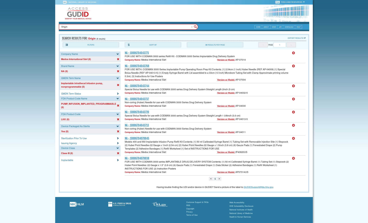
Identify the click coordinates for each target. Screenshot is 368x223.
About (266, 27)
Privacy (189, 211)
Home (258, 27)
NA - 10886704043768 (137, 66)
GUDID (78, 13)
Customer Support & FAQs (197, 202)
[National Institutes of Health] (66, 2)
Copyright (190, 208)
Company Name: (133, 59)
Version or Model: (226, 59)
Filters (90, 45)
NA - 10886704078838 (137, 158)
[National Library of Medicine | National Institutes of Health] (76, 205)
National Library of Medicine (82, 2)
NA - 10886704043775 (137, 53)
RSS (188, 205)
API (280, 27)
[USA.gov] (162, 205)
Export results (295, 38)
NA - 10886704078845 (137, 138)
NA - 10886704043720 (137, 112)
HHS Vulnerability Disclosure (241, 206)
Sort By (153, 45)
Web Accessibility (236, 202)
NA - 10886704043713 (137, 125)
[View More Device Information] (293, 53)
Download (289, 27)
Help (298, 27)
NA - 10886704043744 (137, 86)
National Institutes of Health (241, 209)
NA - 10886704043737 (137, 99)
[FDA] (277, 2)
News (274, 27)
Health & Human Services (240, 216)
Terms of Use (192, 215)
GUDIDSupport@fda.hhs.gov (258, 187)
